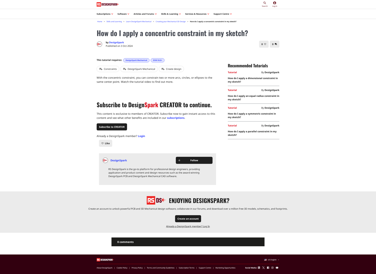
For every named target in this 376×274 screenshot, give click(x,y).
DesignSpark (116, 42)
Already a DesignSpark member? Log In (188, 226)
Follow (188, 160)
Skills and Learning (114, 21)
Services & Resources (196, 13)
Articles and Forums (144, 13)
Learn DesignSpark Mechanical (138, 21)
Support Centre (221, 13)
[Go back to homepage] (108, 4)
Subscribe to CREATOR (112, 126)
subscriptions (175, 118)
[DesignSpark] (105, 259)
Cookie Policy (122, 268)
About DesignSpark (104, 268)
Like (105, 143)
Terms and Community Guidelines (160, 268)
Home (99, 21)
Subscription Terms (186, 268)
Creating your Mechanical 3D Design (171, 21)
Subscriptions (103, 13)
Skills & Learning (169, 13)
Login (141, 136)
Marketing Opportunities (225, 268)
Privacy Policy (137, 268)
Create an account (188, 218)
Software (122, 13)
